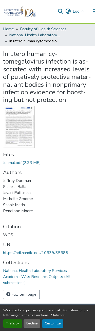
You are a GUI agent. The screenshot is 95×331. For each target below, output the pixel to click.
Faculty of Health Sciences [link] (43, 29)
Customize (53, 323)
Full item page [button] (23, 294)
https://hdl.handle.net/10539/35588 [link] (35, 253)
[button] (28, 11)
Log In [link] (78, 11)
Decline (31, 323)
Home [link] (8, 29)
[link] (47, 163)
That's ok (12, 323)
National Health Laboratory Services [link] (34, 35)
